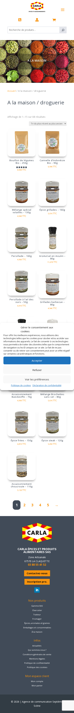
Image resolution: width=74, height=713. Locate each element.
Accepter (37, 360)
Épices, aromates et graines (37, 623)
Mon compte (37, 681)
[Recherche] (63, 30)
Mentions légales (37, 658)
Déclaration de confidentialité (47, 385)
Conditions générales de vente (37, 654)
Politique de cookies (21, 385)
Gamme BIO (37, 606)
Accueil (11, 90)
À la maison (37, 632)
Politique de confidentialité (37, 663)
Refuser (37, 370)
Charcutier (37, 610)
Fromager (37, 619)
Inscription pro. (37, 581)
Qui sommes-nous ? (37, 650)
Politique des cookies (37, 667)
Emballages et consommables (37, 627)
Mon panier (37, 685)
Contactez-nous (37, 573)
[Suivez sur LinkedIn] (37, 590)
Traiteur (37, 614)
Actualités (36, 645)
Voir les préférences (37, 379)
